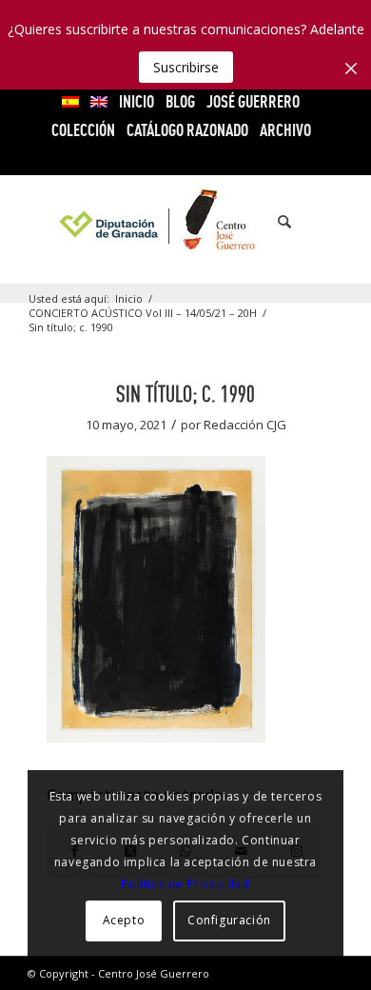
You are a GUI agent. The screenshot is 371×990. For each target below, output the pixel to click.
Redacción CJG (245, 424)
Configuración (229, 920)
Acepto (124, 920)
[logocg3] (185, 222)
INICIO (136, 101)
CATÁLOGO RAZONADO (187, 130)
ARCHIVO (285, 130)
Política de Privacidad (185, 884)
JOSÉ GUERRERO (253, 101)
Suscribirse (186, 67)
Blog (180, 101)
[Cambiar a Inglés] (98, 101)
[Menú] (317, 222)
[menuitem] (71, 101)
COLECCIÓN (83, 130)
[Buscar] (275, 222)
